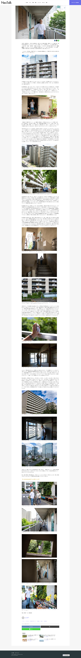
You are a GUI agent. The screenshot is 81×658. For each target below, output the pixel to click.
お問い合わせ (17, 652)
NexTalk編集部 (27, 617)
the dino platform (16, 655)
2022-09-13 (27, 34)
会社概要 (12, 652)
